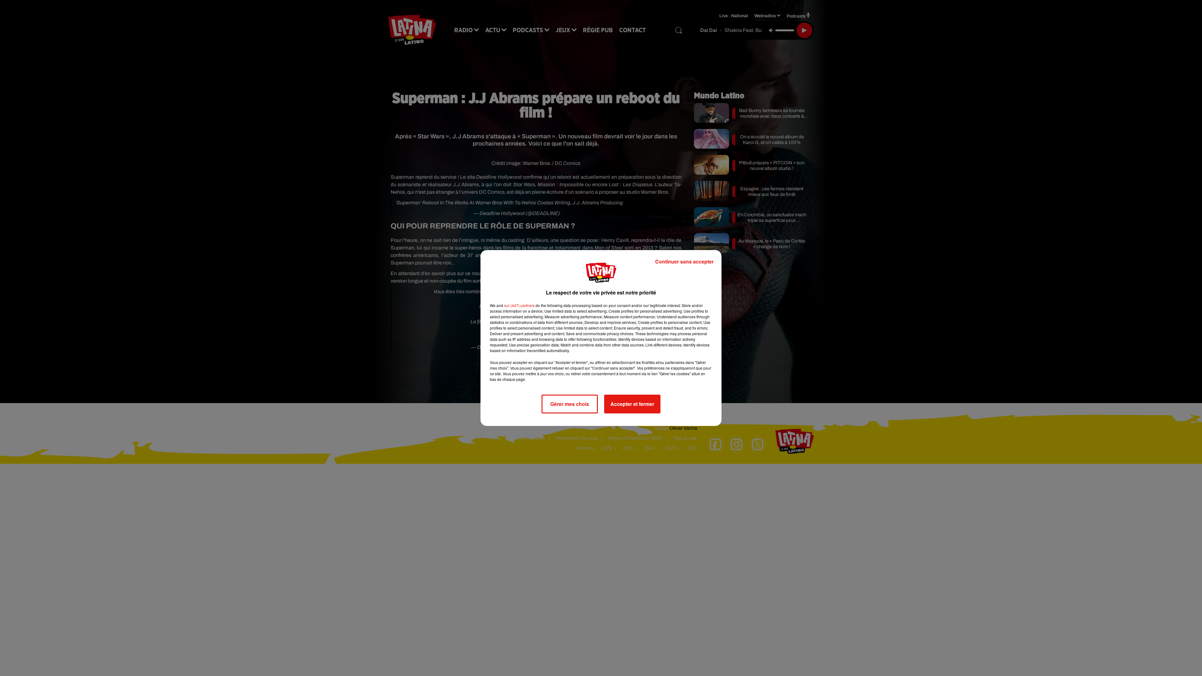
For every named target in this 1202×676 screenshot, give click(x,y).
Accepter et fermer (632, 403)
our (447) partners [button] (519, 305)
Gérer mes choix (569, 403)
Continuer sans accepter (684, 261)
